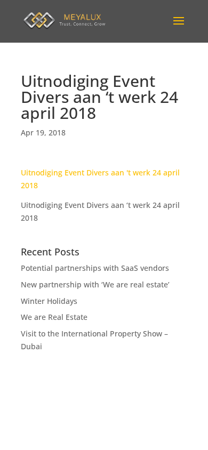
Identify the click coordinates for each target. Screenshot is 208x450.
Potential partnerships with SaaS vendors (95, 268)
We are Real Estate (54, 317)
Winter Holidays (49, 301)
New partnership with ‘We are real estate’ (95, 284)
